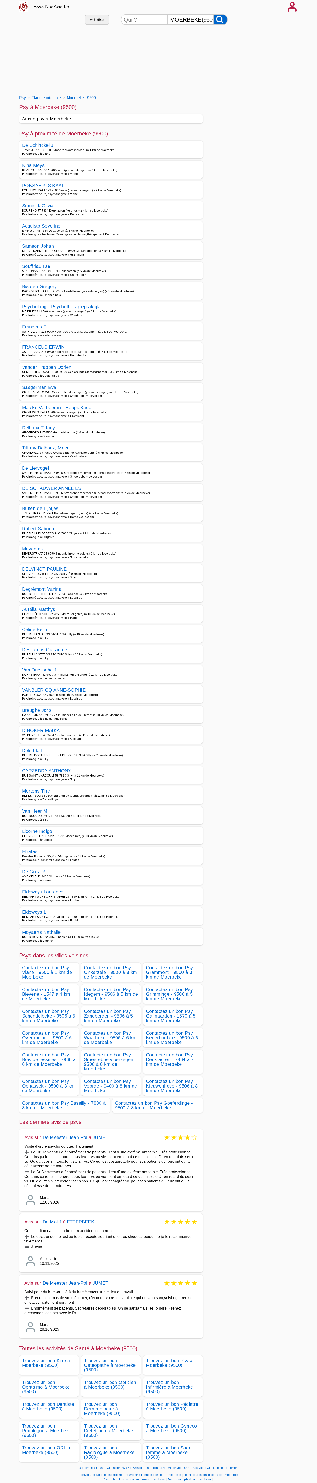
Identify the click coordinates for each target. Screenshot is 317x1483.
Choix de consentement (223, 1468)
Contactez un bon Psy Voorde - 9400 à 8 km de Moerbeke (110, 1086)
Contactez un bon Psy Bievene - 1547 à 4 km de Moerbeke (46, 994)
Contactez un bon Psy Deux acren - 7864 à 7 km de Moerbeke (170, 1059)
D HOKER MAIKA (41, 730)
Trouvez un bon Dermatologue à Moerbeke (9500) (102, 1409)
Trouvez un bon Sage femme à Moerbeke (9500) (168, 1452)
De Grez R (33, 871)
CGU (187, 1468)
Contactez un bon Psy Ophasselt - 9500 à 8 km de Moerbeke (48, 1086)
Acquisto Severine (41, 226)
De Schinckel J (37, 145)
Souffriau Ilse (36, 266)
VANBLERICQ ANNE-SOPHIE (54, 690)
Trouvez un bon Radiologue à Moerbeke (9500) (109, 1452)
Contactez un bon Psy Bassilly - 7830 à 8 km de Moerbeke (64, 1105)
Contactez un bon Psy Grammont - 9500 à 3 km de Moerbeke (169, 972)
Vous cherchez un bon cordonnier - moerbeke (134, 1479)
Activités (97, 20)
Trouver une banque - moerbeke (100, 1475)
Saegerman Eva (39, 387)
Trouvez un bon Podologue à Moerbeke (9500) (46, 1430)
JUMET (100, 1137)
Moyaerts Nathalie (41, 932)
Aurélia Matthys (38, 609)
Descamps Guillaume (44, 650)
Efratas (29, 851)
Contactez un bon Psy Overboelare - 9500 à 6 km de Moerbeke (47, 1037)
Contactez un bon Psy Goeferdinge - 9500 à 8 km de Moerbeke (154, 1105)
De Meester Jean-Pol (65, 1137)
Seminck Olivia (37, 206)
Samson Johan (38, 246)
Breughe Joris (37, 710)
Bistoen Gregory (39, 286)
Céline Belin (34, 629)
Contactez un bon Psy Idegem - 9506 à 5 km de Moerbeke (111, 994)
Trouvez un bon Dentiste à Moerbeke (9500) (48, 1406)
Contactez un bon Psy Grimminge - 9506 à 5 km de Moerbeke (169, 994)
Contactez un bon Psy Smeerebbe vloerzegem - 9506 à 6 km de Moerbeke (111, 1061)
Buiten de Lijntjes (40, 508)
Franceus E (34, 327)
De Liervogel (35, 468)
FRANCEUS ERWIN (43, 347)
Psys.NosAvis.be (51, 6)
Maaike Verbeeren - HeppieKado (56, 407)
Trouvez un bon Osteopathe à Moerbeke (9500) (110, 1365)
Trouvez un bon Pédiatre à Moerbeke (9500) (172, 1406)
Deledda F (33, 750)
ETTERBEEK (80, 1221)
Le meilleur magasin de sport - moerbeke (211, 1475)
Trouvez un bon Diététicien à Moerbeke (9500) (108, 1430)
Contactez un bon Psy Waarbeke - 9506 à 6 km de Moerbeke (110, 1037)
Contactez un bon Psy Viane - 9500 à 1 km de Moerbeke (47, 972)
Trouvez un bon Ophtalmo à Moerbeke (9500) (46, 1387)
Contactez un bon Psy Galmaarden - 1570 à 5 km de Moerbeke (171, 1016)
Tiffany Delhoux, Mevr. (46, 448)
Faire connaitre (156, 1468)
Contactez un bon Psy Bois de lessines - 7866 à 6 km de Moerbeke (49, 1059)
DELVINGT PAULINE (44, 569)
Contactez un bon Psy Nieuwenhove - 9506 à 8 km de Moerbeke (172, 1086)
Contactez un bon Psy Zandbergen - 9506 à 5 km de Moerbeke (108, 1016)
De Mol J (52, 1221)
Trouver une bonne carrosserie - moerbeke (152, 1475)
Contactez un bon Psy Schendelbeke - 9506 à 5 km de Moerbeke (48, 1016)
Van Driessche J (39, 670)
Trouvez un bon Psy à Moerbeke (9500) (169, 1363)
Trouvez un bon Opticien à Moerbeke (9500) (110, 1385)
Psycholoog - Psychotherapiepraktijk (60, 306)
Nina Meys (33, 165)
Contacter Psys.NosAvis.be (125, 1468)
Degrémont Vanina (41, 589)
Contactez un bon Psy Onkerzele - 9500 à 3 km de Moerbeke (110, 972)
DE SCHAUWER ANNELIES (51, 488)
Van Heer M (34, 811)
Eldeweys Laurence (42, 892)
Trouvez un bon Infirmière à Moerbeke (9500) (169, 1387)
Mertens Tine (36, 791)
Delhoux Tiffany (38, 428)
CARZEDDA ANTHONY (46, 771)
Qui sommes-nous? (91, 1468)
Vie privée (174, 1468)
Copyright (199, 1468)
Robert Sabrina (38, 528)
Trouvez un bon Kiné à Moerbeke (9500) (46, 1363)
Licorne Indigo (37, 831)
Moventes (32, 549)
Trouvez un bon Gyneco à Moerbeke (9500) (171, 1428)
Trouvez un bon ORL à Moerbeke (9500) (46, 1450)
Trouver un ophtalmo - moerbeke (189, 1479)
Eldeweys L (34, 912)
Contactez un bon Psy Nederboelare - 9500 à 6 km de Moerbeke (172, 1037)
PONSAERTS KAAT (43, 185)
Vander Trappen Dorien (46, 367)
